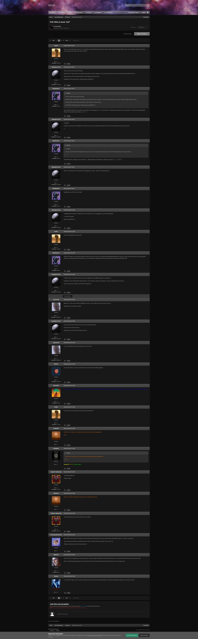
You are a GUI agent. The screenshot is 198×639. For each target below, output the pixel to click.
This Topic (142, 5)
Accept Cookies (132, 635)
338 (57, 104)
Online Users (79, 12)
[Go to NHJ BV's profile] (56, 371)
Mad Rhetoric (56, 88)
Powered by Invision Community (143, 629)
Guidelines (99, 12)
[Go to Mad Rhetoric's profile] (56, 96)
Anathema (56, 428)
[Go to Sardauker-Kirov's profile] (56, 74)
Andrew (56, 576)
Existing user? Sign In (133, 12)
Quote (68, 63)
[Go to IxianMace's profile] (56, 455)
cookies (58, 635)
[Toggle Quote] (66, 93)
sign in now (83, 606)
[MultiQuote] (65, 64)
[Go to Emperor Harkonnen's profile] (56, 479)
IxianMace (56, 448)
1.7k (57, 83)
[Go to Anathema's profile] (56, 435)
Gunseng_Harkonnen (56, 534)
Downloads (62, 12)
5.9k (56, 444)
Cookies (58, 630)
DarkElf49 (58, 26)
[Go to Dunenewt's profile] (56, 392)
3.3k (56, 315)
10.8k (56, 592)
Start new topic (128, 33)
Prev (53, 40)
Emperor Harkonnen (56, 472)
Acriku (56, 45)
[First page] (50, 41)
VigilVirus (56, 554)
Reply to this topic (141, 33)
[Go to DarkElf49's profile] (51, 27)
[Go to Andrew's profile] (56, 583)
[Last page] (70, 41)
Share (134, 27)
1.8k (57, 550)
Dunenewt (56, 385)
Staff (70, 12)
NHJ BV (56, 364)
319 (57, 380)
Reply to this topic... (63, 614)
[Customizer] (148, 12)
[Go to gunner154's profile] (56, 307)
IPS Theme (50, 629)
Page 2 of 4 (76, 40)
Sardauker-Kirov (56, 67)
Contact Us (52, 630)
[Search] (148, 5)
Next (67, 40)
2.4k (56, 487)
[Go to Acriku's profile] (56, 53)
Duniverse (66, 28)
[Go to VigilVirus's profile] (56, 562)
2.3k (56, 570)
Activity (89, 12)
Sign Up (143, 12)
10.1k (56, 61)
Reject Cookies (144, 635)
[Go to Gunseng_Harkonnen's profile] (56, 542)
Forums (53, 12)
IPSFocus (57, 629)
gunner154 (56, 299)
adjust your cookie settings (94, 635)
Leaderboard (109, 12)
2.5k (56, 464)
